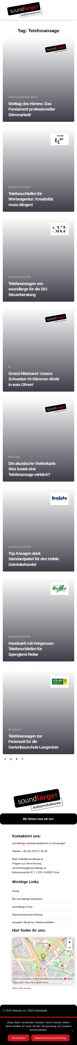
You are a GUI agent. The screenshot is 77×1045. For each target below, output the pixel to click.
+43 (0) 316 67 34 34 (34, 851)
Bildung (14, 729)
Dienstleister (19, 187)
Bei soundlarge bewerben (27, 898)
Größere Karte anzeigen (21, 988)
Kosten (14, 457)
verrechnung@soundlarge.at (29, 867)
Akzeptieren (18, 1037)
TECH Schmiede (37, 1010)
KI (9, 367)
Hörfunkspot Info (23, 97)
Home (15, 890)
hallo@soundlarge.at (31, 858)
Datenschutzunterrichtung (27, 914)
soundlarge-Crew (22, 906)
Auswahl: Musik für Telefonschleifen (33, 922)
